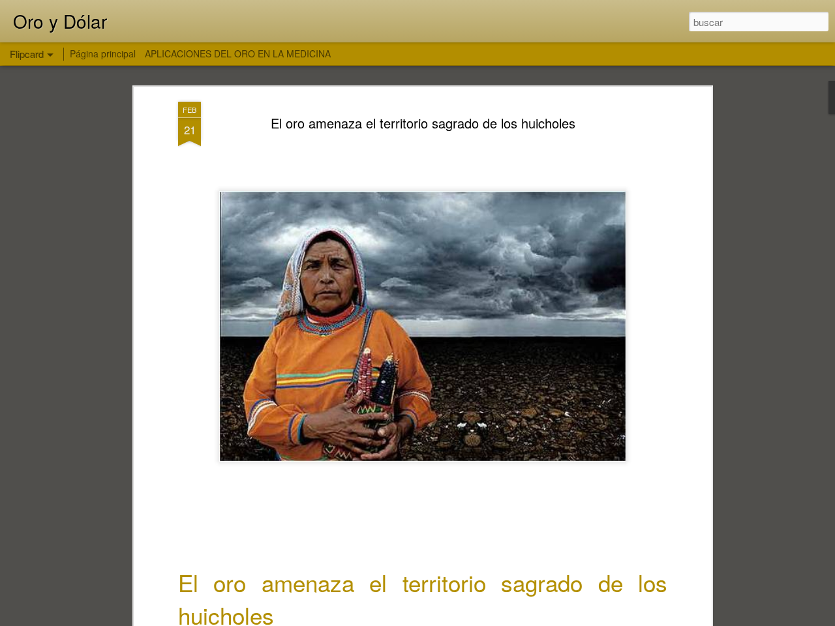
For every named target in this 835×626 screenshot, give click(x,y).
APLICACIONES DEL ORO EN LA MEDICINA (238, 53)
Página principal (103, 53)
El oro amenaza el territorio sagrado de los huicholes (423, 122)
